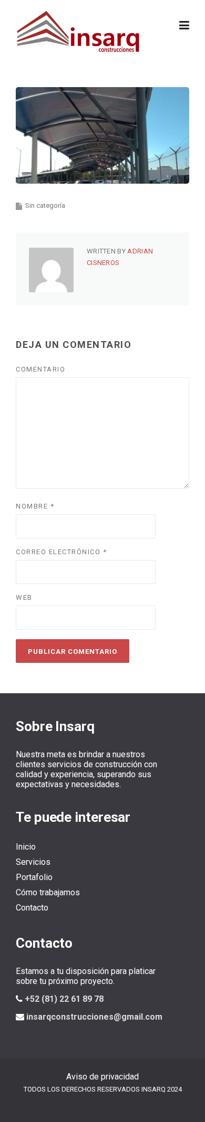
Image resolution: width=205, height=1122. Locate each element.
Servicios (33, 862)
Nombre (35, 506)
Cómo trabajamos (48, 892)
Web (24, 597)
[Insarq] (78, 31)
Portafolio (34, 877)
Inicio (26, 847)
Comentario (40, 369)
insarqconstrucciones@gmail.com (94, 1017)
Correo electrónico (61, 552)
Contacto (32, 908)
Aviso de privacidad (102, 1077)
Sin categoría (45, 205)
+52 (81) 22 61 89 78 (64, 999)
